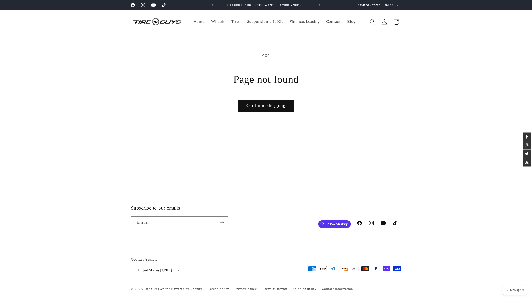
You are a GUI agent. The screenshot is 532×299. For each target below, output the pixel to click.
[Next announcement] (319, 5)
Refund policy (218, 289)
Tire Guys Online (157, 289)
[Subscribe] (222, 222)
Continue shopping (266, 105)
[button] (372, 22)
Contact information (337, 289)
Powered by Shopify (186, 289)
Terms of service (275, 289)
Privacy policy (245, 289)
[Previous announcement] (212, 5)
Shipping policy (305, 289)
